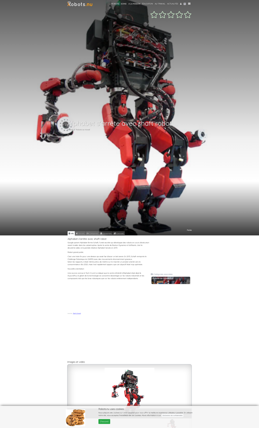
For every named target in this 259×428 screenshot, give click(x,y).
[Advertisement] (108, 295)
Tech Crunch (77, 313)
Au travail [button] (160, 4)
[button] (189, 3)
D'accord (104, 421)
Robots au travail (83, 129)
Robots (70, 129)
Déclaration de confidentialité (172, 415)
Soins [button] (123, 4)
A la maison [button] (134, 4)
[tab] (71, 233)
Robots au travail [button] (161, 278)
